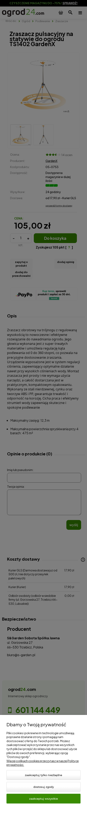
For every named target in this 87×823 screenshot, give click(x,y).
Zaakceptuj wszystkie (43, 798)
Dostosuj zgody (43, 786)
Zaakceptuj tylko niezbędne (43, 775)
